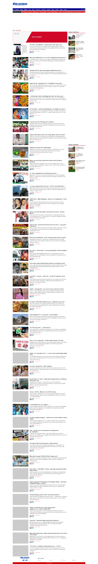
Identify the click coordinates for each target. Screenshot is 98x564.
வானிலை (57, 9)
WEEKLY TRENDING (73, 32)
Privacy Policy (63, 560)
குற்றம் (53, 9)
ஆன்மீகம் (48, 9)
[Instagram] (26, 560)
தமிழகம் (21, 9)
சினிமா (33, 9)
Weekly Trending (73, 144)
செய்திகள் (17, 9)
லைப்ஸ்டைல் (44, 9)
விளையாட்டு (38, 9)
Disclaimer (73, 560)
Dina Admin (18, 30)
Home (14, 30)
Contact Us (51, 560)
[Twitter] (25, 560)
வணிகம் (65, 9)
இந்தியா (25, 9)
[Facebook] (23, 560)
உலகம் (30, 9)
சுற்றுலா (61, 9)
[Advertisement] (47, 21)
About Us (39, 560)
